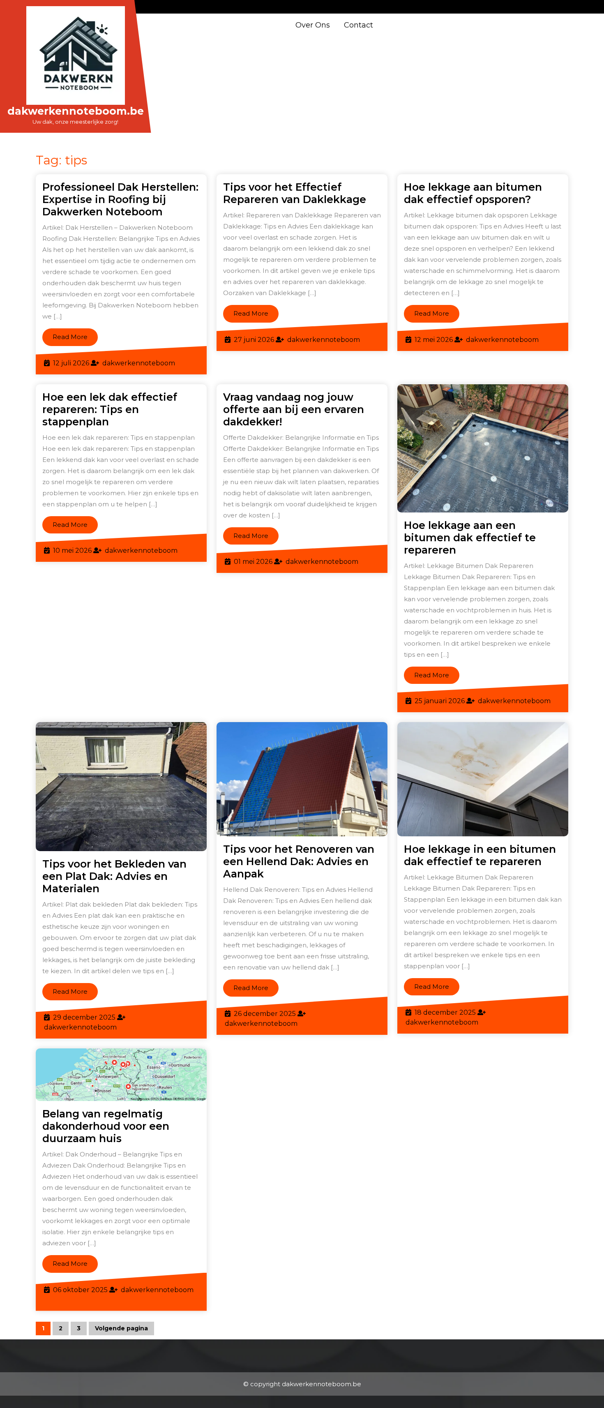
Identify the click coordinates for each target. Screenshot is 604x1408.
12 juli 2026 (71, 363)
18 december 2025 (445, 1012)
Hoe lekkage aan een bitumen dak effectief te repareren (470, 537)
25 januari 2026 (440, 701)
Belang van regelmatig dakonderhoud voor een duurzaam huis (105, 1126)
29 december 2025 (84, 1017)
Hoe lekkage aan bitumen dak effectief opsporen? (473, 193)
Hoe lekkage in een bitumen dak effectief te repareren (480, 855)
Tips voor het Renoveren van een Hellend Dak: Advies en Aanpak (298, 861)
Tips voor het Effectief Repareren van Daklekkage (294, 193)
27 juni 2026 (254, 340)
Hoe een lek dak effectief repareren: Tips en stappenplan (109, 409)
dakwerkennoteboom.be (75, 111)
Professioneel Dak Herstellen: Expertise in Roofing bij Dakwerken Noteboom (120, 199)
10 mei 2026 (72, 550)
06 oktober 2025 (80, 1290)
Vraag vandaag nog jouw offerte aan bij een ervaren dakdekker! (293, 409)
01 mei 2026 (253, 562)
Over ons (312, 25)
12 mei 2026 (434, 340)
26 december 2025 (265, 1014)
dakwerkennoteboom (138, 363)
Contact (358, 25)
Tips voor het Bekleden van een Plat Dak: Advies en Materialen (114, 876)
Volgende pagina (121, 1328)
